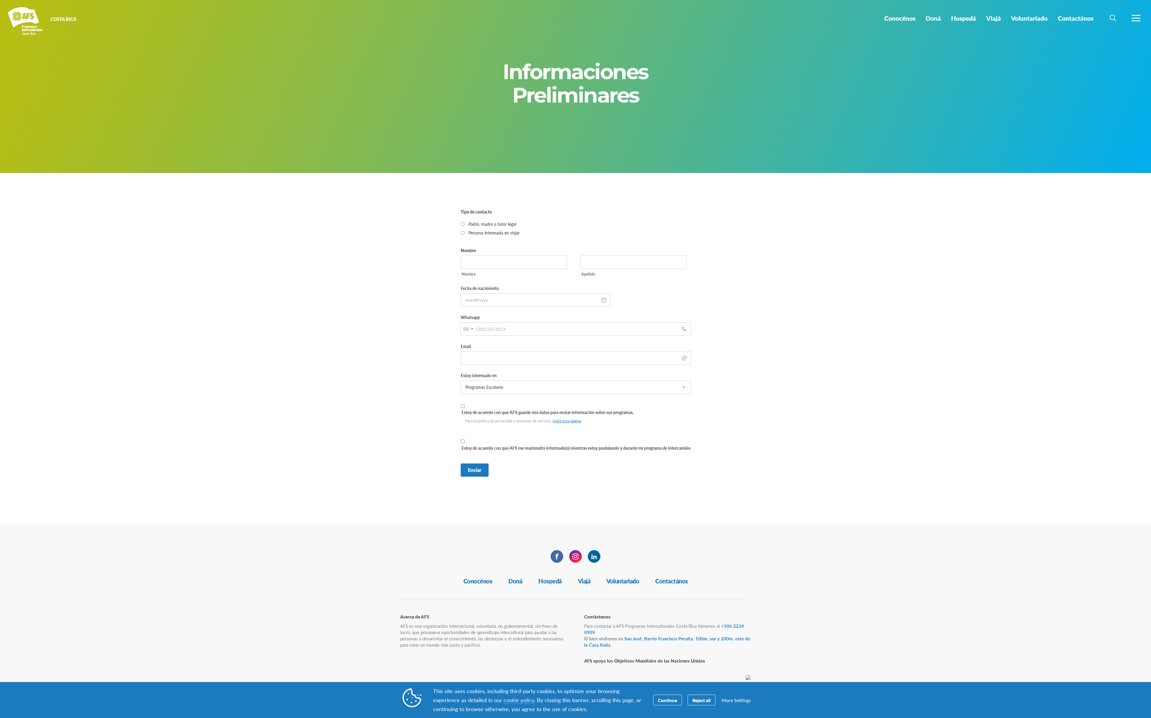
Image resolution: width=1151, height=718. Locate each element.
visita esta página (566, 421)
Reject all (701, 700)
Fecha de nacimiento (490, 288)
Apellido (588, 274)
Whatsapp (480, 317)
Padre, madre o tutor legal (492, 224)
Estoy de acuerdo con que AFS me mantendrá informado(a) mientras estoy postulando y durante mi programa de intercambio (576, 448)
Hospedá (550, 581)
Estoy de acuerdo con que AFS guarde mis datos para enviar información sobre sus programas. (548, 412)
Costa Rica (26, 20)
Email (476, 346)
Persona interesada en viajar (494, 233)
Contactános (671, 581)
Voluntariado (622, 581)
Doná (515, 581)
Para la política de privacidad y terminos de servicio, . (523, 421)
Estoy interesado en (479, 375)
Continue (667, 700)
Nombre (469, 274)
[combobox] (468, 329)
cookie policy (519, 700)
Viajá (584, 581)
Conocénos (477, 581)
